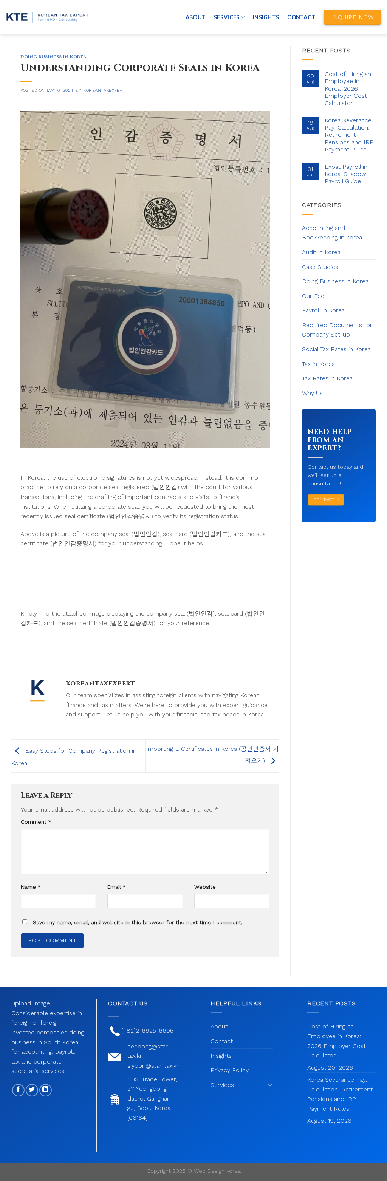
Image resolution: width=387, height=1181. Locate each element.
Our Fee (313, 295)
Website (205, 887)
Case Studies (320, 266)
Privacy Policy (230, 1070)
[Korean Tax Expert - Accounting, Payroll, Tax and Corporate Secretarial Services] (47, 17)
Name (30, 887)
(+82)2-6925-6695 (147, 1030)
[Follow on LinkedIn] (45, 1090)
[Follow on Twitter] (32, 1090)
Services (226, 17)
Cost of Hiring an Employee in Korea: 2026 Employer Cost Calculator (348, 88)
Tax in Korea (318, 363)
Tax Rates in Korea (327, 378)
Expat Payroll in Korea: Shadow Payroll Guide (346, 174)
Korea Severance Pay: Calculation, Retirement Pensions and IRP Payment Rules (349, 135)
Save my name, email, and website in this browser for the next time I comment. (137, 922)
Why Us (312, 393)
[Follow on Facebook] (18, 1090)
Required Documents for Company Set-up (337, 329)
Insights (266, 17)
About (196, 17)
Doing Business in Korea (53, 57)
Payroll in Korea (323, 310)
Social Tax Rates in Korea (336, 349)
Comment (36, 822)
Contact (301, 17)
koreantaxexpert (104, 90)
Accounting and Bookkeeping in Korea (332, 232)
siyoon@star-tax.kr (153, 1065)
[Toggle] (270, 1084)
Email (116, 887)
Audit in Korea (321, 252)
